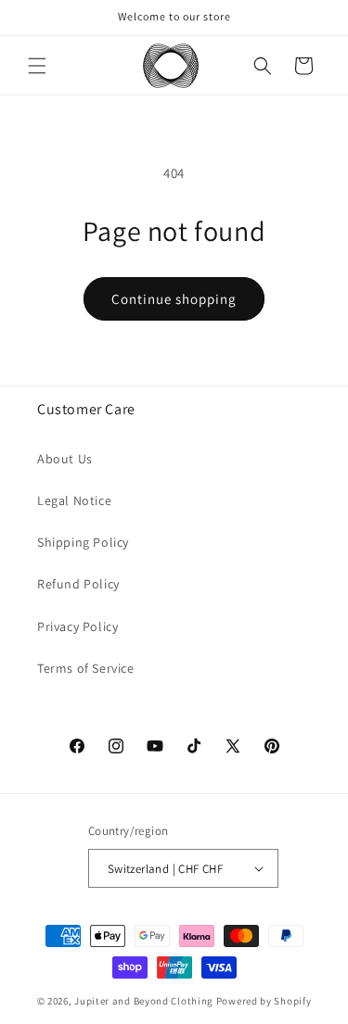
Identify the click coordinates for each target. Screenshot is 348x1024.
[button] (37, 65)
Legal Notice (74, 500)
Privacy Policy (77, 626)
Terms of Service (86, 668)
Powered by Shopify (264, 1000)
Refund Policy (78, 583)
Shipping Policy (83, 542)
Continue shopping (174, 299)
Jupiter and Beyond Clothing (143, 1000)
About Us (65, 458)
